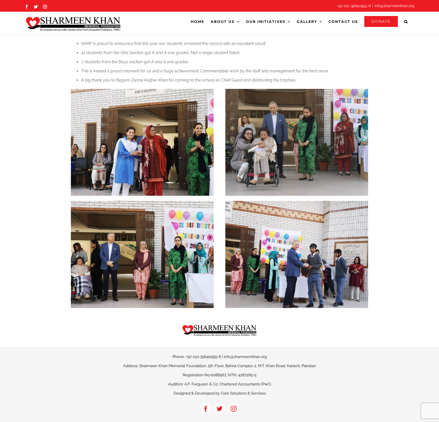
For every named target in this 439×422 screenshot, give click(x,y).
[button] (406, 21)
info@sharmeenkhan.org (394, 6)
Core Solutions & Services (243, 393)
